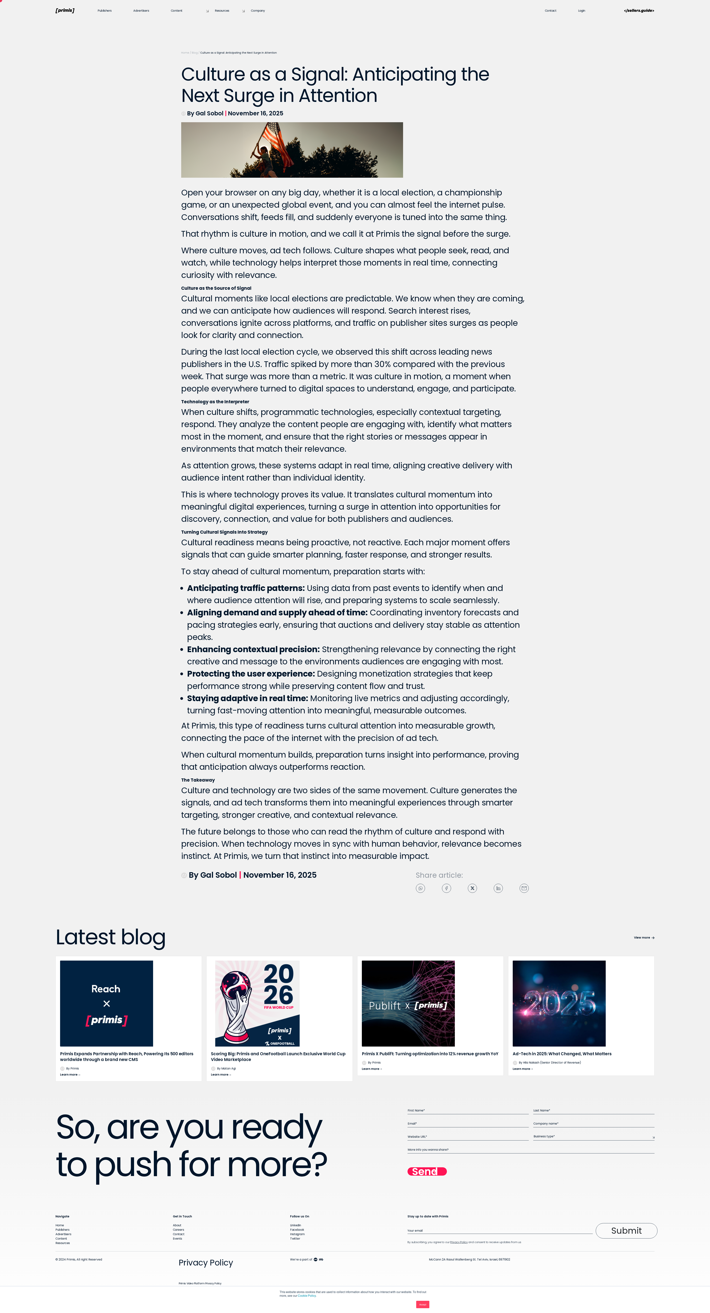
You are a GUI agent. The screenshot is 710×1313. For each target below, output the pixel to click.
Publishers (105, 11)
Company (258, 11)
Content (176, 11)
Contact (551, 11)
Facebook (297, 1230)
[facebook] (446, 887)
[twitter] (472, 887)
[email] (524, 887)
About (177, 1225)
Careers (178, 1230)
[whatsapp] (420, 887)
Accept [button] (422, 1304)
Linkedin (295, 1225)
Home (185, 53)
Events (177, 1238)
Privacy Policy (459, 1242)
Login (581, 11)
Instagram (297, 1234)
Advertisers (141, 11)
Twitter (295, 1238)
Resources (222, 11)
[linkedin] (498, 887)
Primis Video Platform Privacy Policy (200, 1283)
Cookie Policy (307, 1295)
